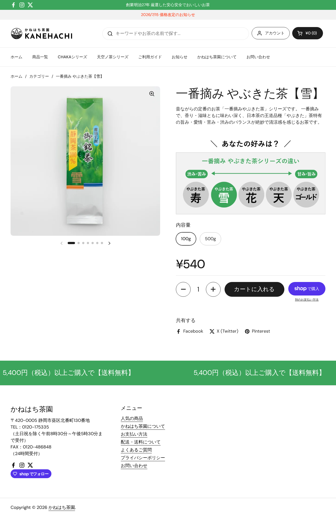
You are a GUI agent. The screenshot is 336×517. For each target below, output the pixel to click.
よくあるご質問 (136, 450)
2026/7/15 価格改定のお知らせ (168, 15)
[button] (307, 33)
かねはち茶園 (61, 507)
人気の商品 (132, 418)
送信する (108, 34)
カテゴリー (39, 76)
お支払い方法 (134, 434)
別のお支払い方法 (307, 300)
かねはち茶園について (143, 426)
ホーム (16, 76)
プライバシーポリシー (143, 458)
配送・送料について (141, 442)
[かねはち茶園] (42, 33)
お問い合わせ (134, 466)
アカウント (275, 33)
